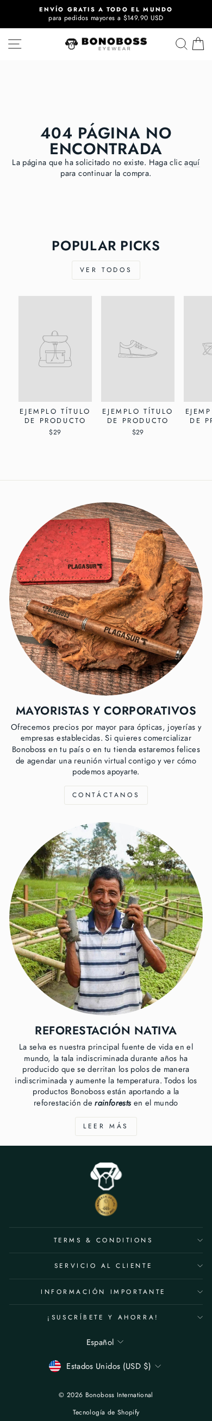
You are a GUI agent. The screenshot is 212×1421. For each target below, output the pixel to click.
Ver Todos (106, 270)
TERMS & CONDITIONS (103, 1240)
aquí (191, 162)
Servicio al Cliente (103, 1265)
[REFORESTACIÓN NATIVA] (106, 918)
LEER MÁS (106, 1126)
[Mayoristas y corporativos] (106, 599)
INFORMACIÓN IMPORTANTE (103, 1291)
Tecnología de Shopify (106, 1412)
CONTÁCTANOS (106, 795)
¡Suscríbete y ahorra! (103, 1317)
